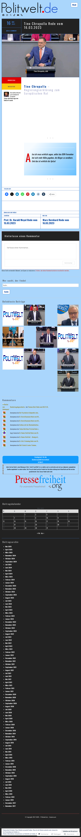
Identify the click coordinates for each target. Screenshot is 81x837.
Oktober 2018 (10, 773)
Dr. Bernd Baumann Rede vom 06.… (29, 417)
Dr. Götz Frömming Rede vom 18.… (29, 441)
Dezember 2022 (10, 622)
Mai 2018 (8, 788)
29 (25, 528)
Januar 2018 (9, 800)
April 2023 (8, 610)
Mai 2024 (8, 571)
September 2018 (10, 776)
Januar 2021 (9, 691)
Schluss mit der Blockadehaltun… (29, 425)
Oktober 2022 (10, 628)
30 (36, 528)
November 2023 (10, 589)
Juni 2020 (8, 712)
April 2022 (8, 646)
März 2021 (8, 685)
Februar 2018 (9, 797)
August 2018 (9, 779)
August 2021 (9, 670)
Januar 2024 (9, 583)
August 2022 (9, 634)
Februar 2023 (10, 616)
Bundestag (11, 80)
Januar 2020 (9, 727)
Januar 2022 (9, 655)
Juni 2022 (8, 640)
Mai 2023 (8, 607)
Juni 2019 (8, 749)
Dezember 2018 (10, 767)
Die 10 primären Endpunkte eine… (29, 413)
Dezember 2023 (10, 586)
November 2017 (10, 806)
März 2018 (8, 794)
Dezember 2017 (10, 803)
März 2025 (8, 552)
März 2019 (8, 758)
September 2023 (11, 595)
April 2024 (8, 574)
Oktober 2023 (10, 592)
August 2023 (9, 598)
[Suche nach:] (40, 286)
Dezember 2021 (10, 658)
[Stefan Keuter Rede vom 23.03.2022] (34, 315)
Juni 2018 (8, 785)
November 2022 (10, 625)
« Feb (38, 533)
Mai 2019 (8, 752)
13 (3, 521)
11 (58, 518)
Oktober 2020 (10, 700)
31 (47, 528)
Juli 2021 (8, 673)
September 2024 (11, 562)
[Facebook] (3, 14)
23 (36, 525)
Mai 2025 (8, 546)
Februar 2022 (10, 652)
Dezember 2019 (10, 730)
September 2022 (11, 631)
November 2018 (10, 770)
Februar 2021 (9, 688)
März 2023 (8, 613)
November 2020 (10, 697)
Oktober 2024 (10, 558)
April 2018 (8, 791)
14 (15, 521)
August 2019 (9, 743)
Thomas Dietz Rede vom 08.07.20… (38, 407)
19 (69, 521)
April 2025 (8, 549)
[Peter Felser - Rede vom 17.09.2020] (34, 359)
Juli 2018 (8, 782)
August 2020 (9, 706)
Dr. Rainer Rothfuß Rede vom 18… (29, 433)
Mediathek (11, 86)
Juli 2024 (8, 564)
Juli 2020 (8, 709)
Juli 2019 (8, 746)
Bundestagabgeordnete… (18, 407)
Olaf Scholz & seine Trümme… (28, 445)
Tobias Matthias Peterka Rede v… (29, 429)
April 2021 (8, 682)
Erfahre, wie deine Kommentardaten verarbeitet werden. (52, 270)
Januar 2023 (9, 619)
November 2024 (10, 555)
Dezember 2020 (10, 694)
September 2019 (10, 740)
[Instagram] (7, 14)
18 (58, 521)
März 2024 (9, 577)
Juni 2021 (8, 676)
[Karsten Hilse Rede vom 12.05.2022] (46, 337)
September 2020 (11, 703)
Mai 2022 (8, 643)
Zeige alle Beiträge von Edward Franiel (11, 99)
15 (25, 521)
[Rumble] (21, 14)
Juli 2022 (8, 637)
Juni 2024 (8, 567)
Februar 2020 (10, 724)
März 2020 (8, 721)
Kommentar (68, 263)
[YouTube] (18, 14)
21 (14, 525)
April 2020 (8, 718)
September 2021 (10, 667)
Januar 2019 (9, 764)
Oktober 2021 (10, 664)
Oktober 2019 (10, 737)
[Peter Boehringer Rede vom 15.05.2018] (67, 381)
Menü (74, 5)
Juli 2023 (8, 601)
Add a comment (11, 31)
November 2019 (10, 733)
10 (47, 518)
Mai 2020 (8, 715)
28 (15, 528)
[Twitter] (10, 14)
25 (58, 525)
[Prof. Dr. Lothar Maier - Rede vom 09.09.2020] (67, 359)
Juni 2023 (8, 604)
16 (36, 521)
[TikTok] (14, 14)
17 (47, 521)
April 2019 (8, 755)
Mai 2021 (8, 679)
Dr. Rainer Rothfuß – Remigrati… (29, 437)
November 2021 (10, 661)
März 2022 (8, 649)
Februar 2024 (10, 580)
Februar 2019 (9, 761)
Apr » (42, 533)
